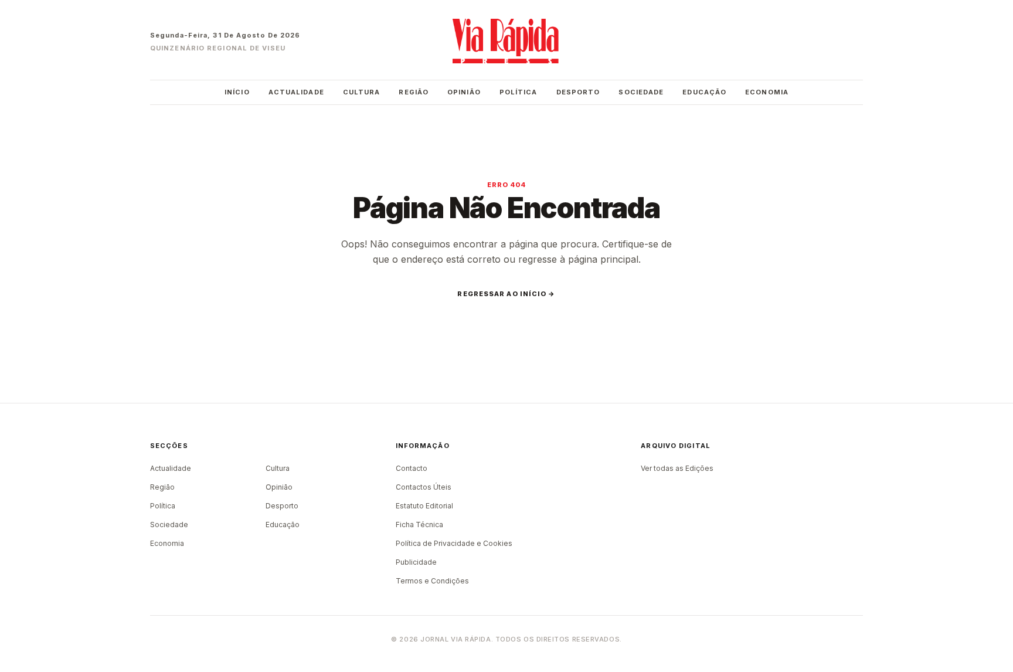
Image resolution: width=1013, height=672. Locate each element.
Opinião (464, 92)
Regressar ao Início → (506, 294)
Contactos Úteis (423, 487)
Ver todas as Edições (677, 468)
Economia (766, 92)
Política (518, 92)
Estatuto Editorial (424, 505)
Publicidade (416, 562)
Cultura (361, 92)
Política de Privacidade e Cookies (454, 543)
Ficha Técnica (419, 524)
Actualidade (296, 92)
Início (237, 92)
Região (414, 92)
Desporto (578, 92)
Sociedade (641, 92)
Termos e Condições (432, 580)
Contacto (411, 468)
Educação (704, 92)
